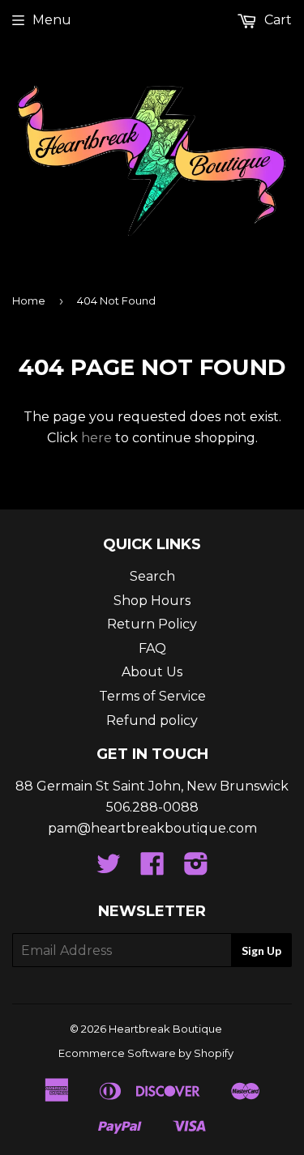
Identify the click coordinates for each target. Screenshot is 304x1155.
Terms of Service (152, 696)
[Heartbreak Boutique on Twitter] (108, 868)
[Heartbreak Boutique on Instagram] (196, 868)
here (96, 437)
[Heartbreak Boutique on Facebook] (152, 868)
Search (152, 576)
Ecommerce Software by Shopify (145, 1052)
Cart (276, 20)
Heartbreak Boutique (165, 1028)
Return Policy (152, 624)
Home (28, 300)
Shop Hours (152, 600)
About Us (152, 672)
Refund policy (152, 720)
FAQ (152, 648)
